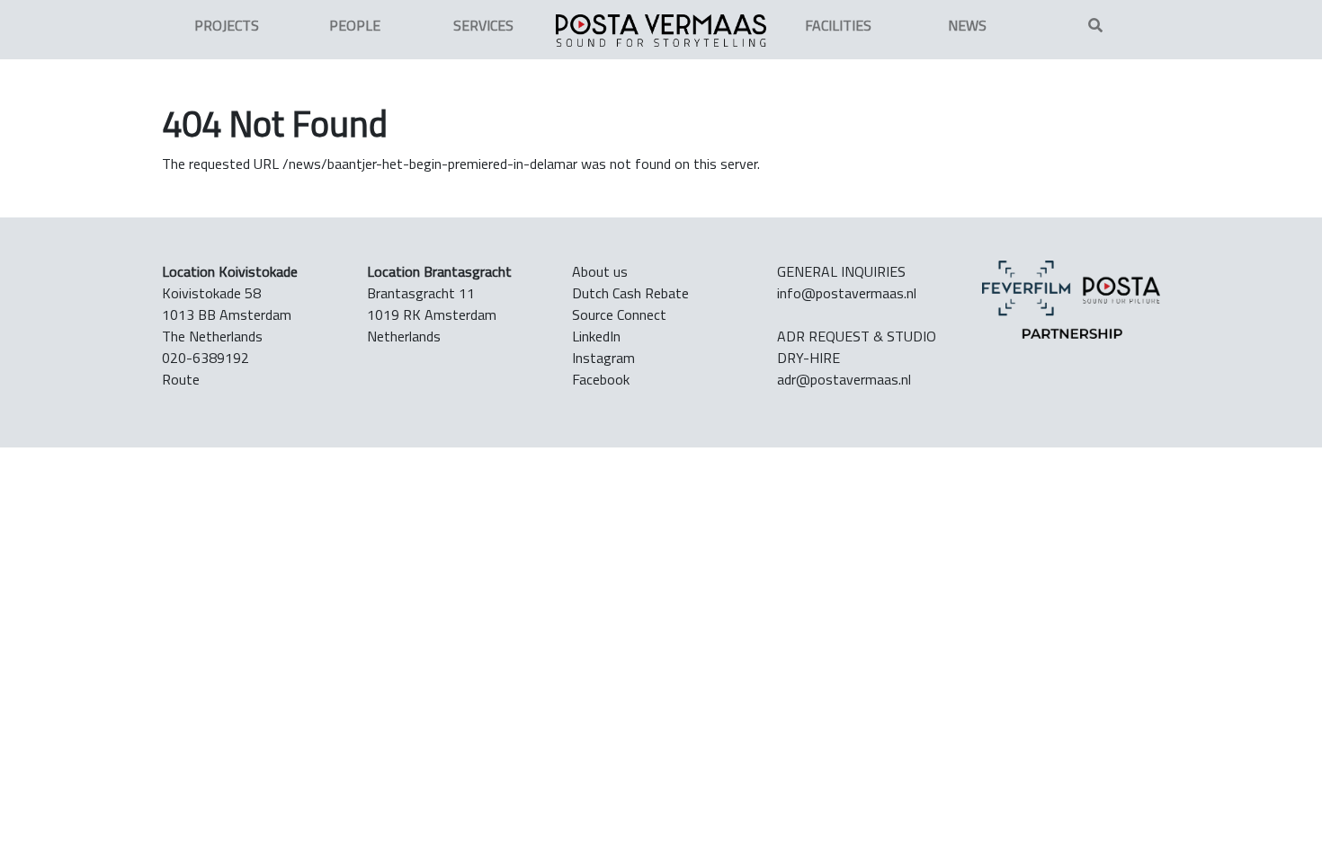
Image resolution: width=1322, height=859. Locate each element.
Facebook (601, 379)
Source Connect (619, 314)
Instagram (603, 357)
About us (600, 271)
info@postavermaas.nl (846, 293)
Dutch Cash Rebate (630, 293)
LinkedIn (596, 336)
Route (181, 379)
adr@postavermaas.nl (844, 379)
